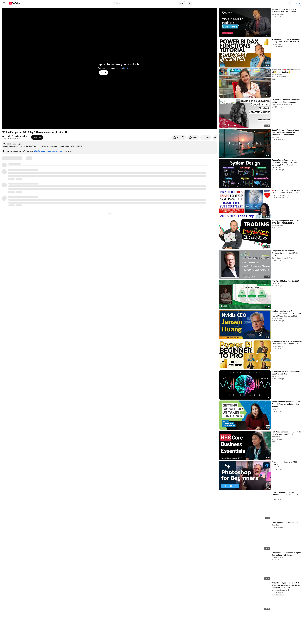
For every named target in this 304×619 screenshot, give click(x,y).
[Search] (181, 3)
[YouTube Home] (14, 3)
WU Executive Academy (18, 136)
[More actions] (214, 137)
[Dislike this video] (183, 137)
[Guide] (4, 3)
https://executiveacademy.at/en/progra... (49, 151)
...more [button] (68, 151)
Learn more (127, 68)
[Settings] (286, 3)
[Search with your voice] (189, 3)
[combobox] (146, 3)
